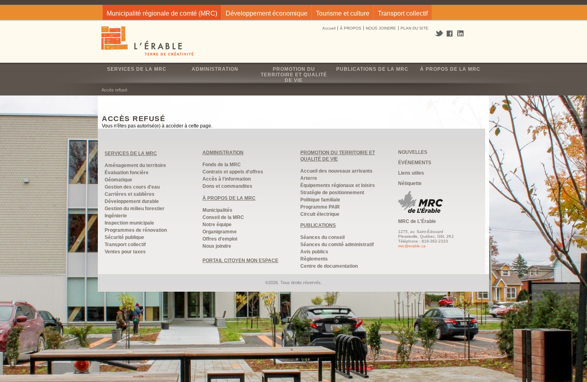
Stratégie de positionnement (332, 192)
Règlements (314, 259)
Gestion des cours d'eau (132, 187)
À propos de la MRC (450, 69)
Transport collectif (403, 13)
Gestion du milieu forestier (135, 208)
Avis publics (314, 252)
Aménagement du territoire (135, 165)
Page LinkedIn (463, 33)
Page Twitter (439, 33)
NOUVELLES (412, 152)
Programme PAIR (320, 207)
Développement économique (266, 13)
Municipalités (217, 210)
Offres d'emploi (219, 239)
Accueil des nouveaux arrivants (336, 171)
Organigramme (219, 232)
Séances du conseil (322, 237)
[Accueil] (148, 42)
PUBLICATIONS (318, 225)
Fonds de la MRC (221, 164)
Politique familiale (320, 200)
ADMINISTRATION (223, 152)
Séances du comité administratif (337, 244)
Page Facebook (449, 34)
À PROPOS (350, 28)
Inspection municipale (129, 223)
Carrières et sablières (130, 194)
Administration (215, 69)
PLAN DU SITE (414, 28)
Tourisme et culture (342, 13)
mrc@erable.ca (412, 246)
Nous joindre (216, 246)
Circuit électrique (319, 214)
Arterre (308, 178)
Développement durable (132, 201)
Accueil (328, 28)
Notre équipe (217, 224)
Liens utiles (411, 173)
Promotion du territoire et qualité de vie (294, 74)
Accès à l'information (226, 179)
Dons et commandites (227, 186)
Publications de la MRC (372, 69)
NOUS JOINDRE (381, 28)
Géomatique (118, 180)
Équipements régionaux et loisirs (337, 185)
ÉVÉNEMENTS (414, 162)
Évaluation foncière (127, 172)
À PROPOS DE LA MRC (229, 198)
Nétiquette (410, 183)
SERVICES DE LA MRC (131, 153)
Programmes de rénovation (136, 230)
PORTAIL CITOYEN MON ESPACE (240, 260)
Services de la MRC (137, 69)
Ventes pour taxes (125, 252)
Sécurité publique (124, 237)
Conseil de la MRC (223, 217)
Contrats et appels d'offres (232, 172)
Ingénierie (116, 216)
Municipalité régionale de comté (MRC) (162, 13)
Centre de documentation (329, 266)
